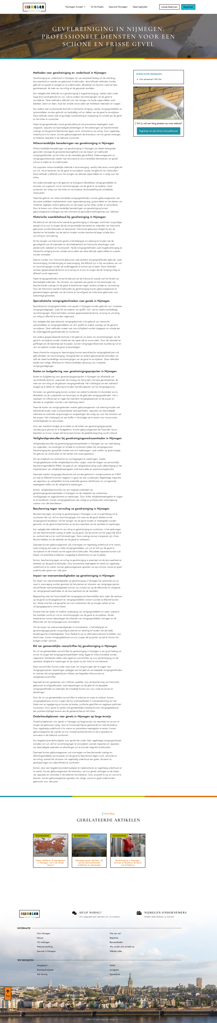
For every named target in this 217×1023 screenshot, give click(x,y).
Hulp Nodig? (90, 912)
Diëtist (112, 965)
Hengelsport (42, 965)
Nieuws (40, 937)
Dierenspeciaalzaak (45, 969)
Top (8, 996)
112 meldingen (43, 942)
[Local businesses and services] (139, 913)
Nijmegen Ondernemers (165, 912)
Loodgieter (114, 969)
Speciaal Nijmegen (118, 6)
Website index (116, 951)
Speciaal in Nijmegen (46, 951)
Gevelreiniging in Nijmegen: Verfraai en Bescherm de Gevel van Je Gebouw (128, 862)
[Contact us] (74, 913)
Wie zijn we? (115, 933)
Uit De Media (97, 6)
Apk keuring (42, 974)
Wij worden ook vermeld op (122, 946)
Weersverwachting (45, 946)
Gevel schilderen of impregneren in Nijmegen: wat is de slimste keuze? (50, 862)
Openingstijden (140, 6)
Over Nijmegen (43, 933)
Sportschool (115, 974)
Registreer (114, 937)
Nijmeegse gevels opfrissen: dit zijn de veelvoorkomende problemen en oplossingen (89, 862)
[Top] (8, 991)
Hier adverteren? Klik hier (150, 79)
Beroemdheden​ (116, 942)
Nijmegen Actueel (74, 6)
